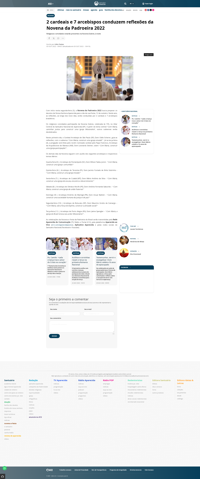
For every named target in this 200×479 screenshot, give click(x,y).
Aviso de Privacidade (81, 470)
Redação (33, 380)
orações (31, 408)
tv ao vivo (57, 390)
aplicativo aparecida (36, 384)
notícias (7, 420)
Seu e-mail (87, 309)
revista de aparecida (12, 436)
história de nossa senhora (13, 408)
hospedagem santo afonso (137, 387)
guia (101, 10)
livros (154, 390)
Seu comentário (55, 318)
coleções (180, 390)
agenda (94, 10)
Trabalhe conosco (65, 470)
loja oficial (7, 417)
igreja (31, 396)
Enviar (54, 336)
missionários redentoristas (137, 390)
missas (86, 10)
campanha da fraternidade (38, 387)
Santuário (9, 380)
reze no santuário (73, 10)
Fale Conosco (149, 470)
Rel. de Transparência (99, 470)
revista (135, 10)
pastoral (7, 430)
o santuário (8, 427)
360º (123, 10)
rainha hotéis (9, 433)
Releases (51, 16)
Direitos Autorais (135, 470)
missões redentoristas (135, 393)
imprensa (7, 411)
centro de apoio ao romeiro (13, 393)
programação (58, 387)
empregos (106, 384)
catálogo (180, 399)
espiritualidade (34, 393)
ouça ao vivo (82, 387)
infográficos (33, 399)
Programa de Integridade (118, 470)
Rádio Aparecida (86, 380)
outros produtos (158, 393)
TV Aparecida (60, 380)
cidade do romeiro (10, 390)
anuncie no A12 (35, 417)
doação (128, 10)
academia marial (10, 384)
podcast (81, 390)
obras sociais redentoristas (137, 399)
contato (6, 399)
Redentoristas (135, 380)
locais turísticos (9, 414)
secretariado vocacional (136, 402)
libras (31, 402)
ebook (179, 396)
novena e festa (10, 423)
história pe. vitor (133, 384)
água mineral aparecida (12, 387)
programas (82, 396)
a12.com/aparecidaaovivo (62, 225)
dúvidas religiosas (35, 390)
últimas (60, 10)
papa (30, 411)
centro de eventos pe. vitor (13, 396)
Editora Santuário (161, 380)
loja (140, 10)
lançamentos (181, 393)
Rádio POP (108, 380)
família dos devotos (113, 10)
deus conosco (157, 387)
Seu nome (53, 309)
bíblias (154, 384)
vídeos (6, 439)
